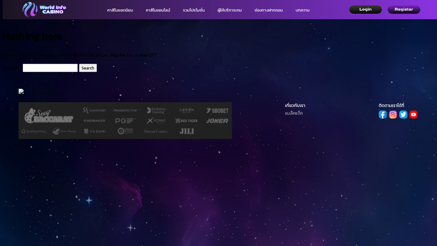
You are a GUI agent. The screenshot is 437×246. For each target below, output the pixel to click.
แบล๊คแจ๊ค (294, 113)
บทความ (303, 10)
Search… (12, 67)
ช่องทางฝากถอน (269, 10)
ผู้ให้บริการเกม (230, 10)
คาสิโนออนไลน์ (158, 10)
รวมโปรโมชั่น (194, 10)
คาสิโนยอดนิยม (120, 10)
